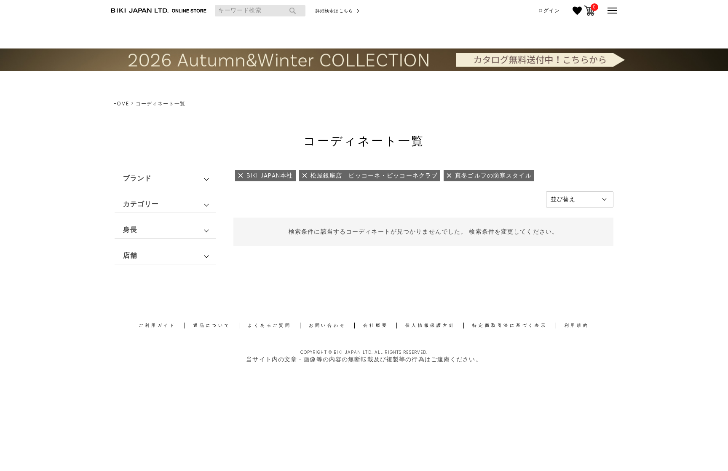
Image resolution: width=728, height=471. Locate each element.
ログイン (549, 10)
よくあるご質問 (269, 325)
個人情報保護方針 (430, 325)
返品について (212, 325)
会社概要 (375, 325)
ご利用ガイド (157, 325)
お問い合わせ (327, 325)
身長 (130, 229)
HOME (121, 103)
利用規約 (577, 325)
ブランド (137, 178)
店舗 (130, 255)
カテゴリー (141, 203)
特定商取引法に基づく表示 (509, 325)
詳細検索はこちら (334, 11)
